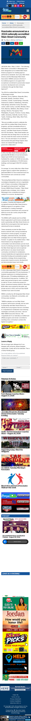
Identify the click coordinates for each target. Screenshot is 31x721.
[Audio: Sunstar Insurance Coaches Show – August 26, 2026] (15, 424)
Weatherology (15, 713)
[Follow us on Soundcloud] (21, 6)
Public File (15, 695)
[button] (28, 10)
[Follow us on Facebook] (7, 6)
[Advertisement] (15, 17)
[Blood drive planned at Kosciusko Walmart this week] (15, 478)
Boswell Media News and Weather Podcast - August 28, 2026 (14, 536)
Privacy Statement (15, 699)
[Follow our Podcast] (18, 6)
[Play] (5, 542)
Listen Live (11, 1)
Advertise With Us (12, 3)
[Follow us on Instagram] (12, 6)
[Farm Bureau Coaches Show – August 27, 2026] (15, 387)
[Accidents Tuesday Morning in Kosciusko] (15, 460)
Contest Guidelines (15, 701)
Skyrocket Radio (20, 710)
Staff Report (19, 40)
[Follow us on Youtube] (15, 6)
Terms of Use (15, 697)
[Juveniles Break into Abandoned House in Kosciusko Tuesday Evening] (15, 405)
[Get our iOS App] (23, 6)
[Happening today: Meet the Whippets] (15, 442)
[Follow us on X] (10, 6)
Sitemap (21, 3)
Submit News (21, 1)
